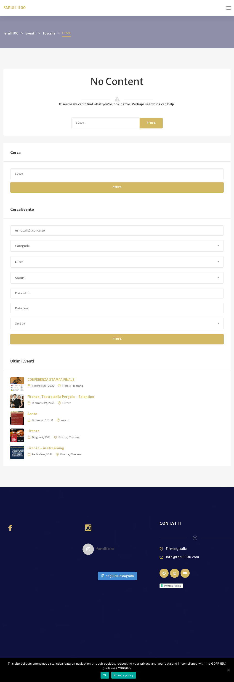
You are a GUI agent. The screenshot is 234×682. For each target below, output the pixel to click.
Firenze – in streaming (45, 448)
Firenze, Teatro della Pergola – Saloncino (60, 397)
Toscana (78, 385)
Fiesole (66, 385)
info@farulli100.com (182, 557)
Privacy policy (124, 675)
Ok (105, 675)
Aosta (32, 414)
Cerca (151, 123)
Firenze (66, 403)
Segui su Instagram (120, 576)
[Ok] (228, 670)
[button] (117, 246)
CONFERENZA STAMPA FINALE (50, 380)
